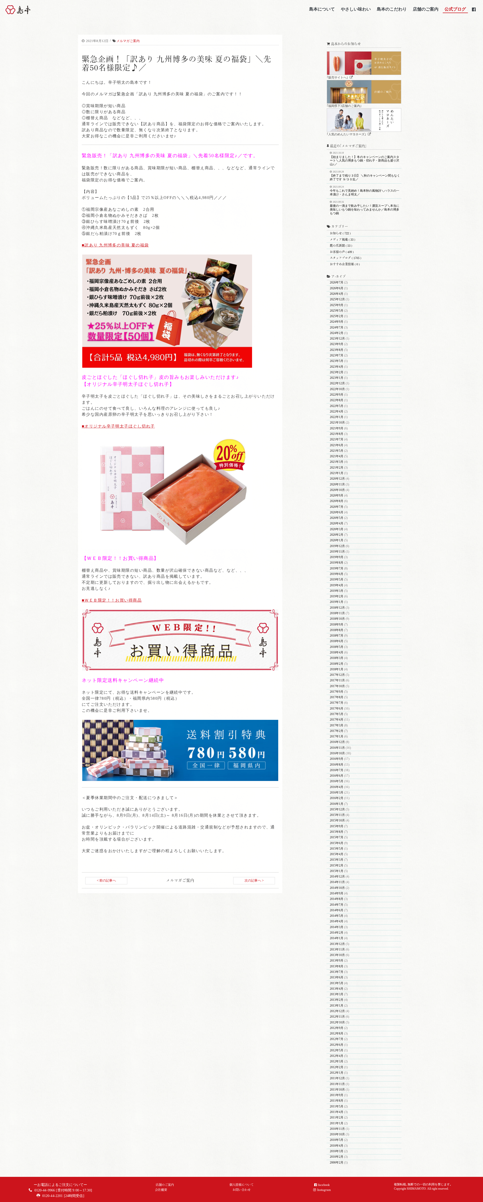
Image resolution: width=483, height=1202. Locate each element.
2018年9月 (336, 624)
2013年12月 (337, 944)
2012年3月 (336, 1061)
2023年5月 (336, 361)
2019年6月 (336, 574)
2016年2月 (336, 798)
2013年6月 (336, 977)
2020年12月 (337, 478)
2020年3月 (336, 529)
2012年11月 (337, 1016)
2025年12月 (337, 299)
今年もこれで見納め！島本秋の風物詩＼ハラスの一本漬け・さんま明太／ (364, 191)
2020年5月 (336, 518)
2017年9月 (336, 691)
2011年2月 (336, 1117)
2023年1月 (336, 378)
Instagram (324, 1189)
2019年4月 (336, 585)
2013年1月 (336, 1005)
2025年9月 (336, 305)
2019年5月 (336, 579)
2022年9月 (336, 394)
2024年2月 (336, 333)
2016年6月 (336, 775)
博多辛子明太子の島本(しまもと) (31, 9)
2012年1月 (336, 1072)
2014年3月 (336, 927)
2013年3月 (336, 994)
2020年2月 (336, 534)
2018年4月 (336, 652)
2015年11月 (337, 815)
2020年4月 (336, 523)
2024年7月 (336, 327)
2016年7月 (336, 770)
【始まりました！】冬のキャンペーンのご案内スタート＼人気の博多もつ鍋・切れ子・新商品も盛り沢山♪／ (364, 159)
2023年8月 (336, 350)
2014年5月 (336, 916)
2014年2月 (336, 932)
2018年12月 (337, 607)
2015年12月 (337, 809)
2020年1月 (336, 540)
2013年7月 (336, 972)
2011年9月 (336, 1095)
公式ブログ (455, 9)
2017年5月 (336, 714)
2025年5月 (336, 310)
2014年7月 (336, 904)
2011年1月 (336, 1123)
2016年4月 (336, 787)
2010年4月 (336, 1145)
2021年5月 (336, 450)
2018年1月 (336, 669)
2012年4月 (336, 1056)
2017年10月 (337, 686)
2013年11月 (337, 949)
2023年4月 (336, 366)
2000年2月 (336, 1162)
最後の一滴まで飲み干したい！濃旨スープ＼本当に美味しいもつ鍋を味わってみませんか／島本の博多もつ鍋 (364, 208)
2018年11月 (337, 613)
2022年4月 (336, 411)
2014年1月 (336, 938)
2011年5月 (336, 1106)
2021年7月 (336, 439)
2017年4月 (336, 719)
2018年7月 (336, 635)
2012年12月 (337, 1011)
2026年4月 (336, 294)
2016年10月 (337, 753)
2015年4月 (336, 854)
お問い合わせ (241, 1189)
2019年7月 (336, 568)
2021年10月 (337, 422)
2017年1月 (336, 736)
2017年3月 (336, 725)
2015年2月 (336, 865)
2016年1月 (336, 804)
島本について (322, 9)
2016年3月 (336, 792)
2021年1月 (336, 473)
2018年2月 (336, 664)
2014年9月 (336, 893)
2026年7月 (336, 282)
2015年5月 (336, 848)
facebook (324, 1184)
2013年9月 (336, 960)
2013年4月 (336, 988)
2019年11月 (337, 551)
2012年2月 (336, 1067)
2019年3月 (336, 591)
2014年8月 (336, 899)
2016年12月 (337, 742)
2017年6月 (336, 708)
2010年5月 (336, 1140)
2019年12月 (337, 546)
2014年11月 (337, 882)
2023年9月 (336, 344)
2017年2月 (336, 731)
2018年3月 (336, 658)
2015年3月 (336, 859)
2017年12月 (337, 675)
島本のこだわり (392, 9)
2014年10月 (337, 888)
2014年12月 (337, 876)
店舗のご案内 (425, 9)
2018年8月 (336, 630)
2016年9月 (336, 759)
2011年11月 (337, 1084)
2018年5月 (336, 647)
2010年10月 (337, 1134)
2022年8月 (336, 400)
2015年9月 (336, 826)
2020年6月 (336, 512)
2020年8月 (336, 501)
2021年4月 (336, 456)
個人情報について (241, 1184)
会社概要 (161, 1189)
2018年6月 (336, 641)
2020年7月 (336, 507)
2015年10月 (337, 820)
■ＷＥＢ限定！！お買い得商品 (112, 600)
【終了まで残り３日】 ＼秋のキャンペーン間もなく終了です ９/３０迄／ (365, 176)
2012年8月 (336, 1033)
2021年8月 (336, 434)
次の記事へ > (254, 880)
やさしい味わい (356, 9)
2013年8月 (336, 966)
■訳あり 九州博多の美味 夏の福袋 (115, 245)
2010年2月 (336, 1156)
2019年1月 (336, 602)
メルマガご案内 (128, 41)
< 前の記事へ (106, 880)
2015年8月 (336, 832)
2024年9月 (336, 321)
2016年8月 (336, 764)
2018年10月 (337, 618)
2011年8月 (336, 1100)
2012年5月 (336, 1050)
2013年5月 (336, 983)
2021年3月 (336, 462)
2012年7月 (336, 1039)
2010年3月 (336, 1151)
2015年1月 (336, 871)
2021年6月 (336, 445)
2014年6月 (336, 910)
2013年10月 (337, 955)
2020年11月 (337, 484)
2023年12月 (337, 338)
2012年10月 (337, 1022)
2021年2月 (336, 467)
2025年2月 (336, 316)
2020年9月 (336, 495)
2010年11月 (337, 1129)
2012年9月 (336, 1028)
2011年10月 (337, 1089)
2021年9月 (336, 428)
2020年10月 (337, 490)
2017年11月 (337, 680)
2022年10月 (337, 389)
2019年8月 (336, 562)
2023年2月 (336, 372)
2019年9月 (336, 557)
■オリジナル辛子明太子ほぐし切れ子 (118, 426)
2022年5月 (336, 406)
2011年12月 (337, 1078)
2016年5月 (336, 781)
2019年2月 (336, 596)
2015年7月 (336, 837)
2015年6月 (336, 843)
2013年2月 (336, 1000)
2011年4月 (336, 1112)
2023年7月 (336, 355)
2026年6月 (336, 288)
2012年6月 (336, 1045)
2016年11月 (337, 748)
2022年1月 (336, 417)
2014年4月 (336, 921)
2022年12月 (337, 383)
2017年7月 (336, 702)
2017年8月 (336, 697)
